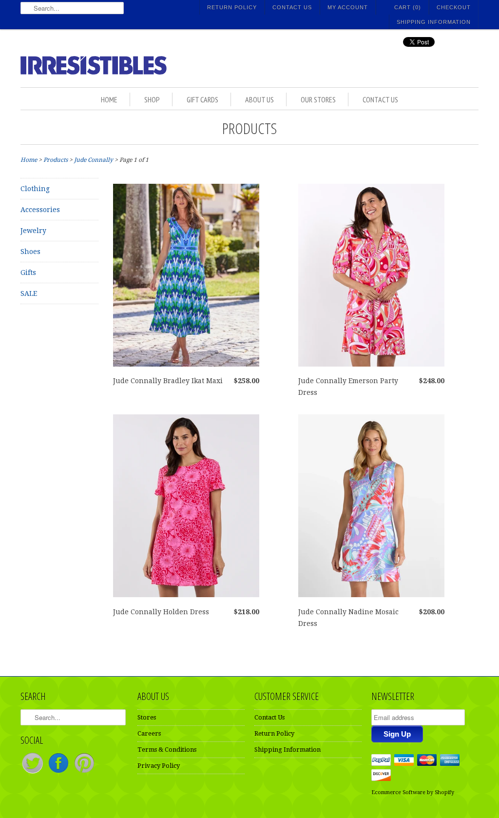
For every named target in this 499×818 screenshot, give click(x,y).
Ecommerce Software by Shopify (412, 792)
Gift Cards (202, 99)
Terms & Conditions (166, 749)
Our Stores (318, 99)
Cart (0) (407, 7)
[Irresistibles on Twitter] (33, 773)
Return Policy (232, 7)
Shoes (30, 251)
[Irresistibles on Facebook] (59, 773)
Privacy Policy (158, 765)
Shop (152, 99)
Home (109, 99)
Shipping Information (434, 22)
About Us (259, 99)
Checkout (454, 7)
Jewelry (33, 230)
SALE (28, 293)
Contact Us (292, 7)
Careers (149, 733)
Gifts (28, 272)
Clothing (35, 189)
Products (249, 127)
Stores (146, 717)
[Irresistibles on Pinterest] (84, 773)
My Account (347, 7)
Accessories (40, 210)
